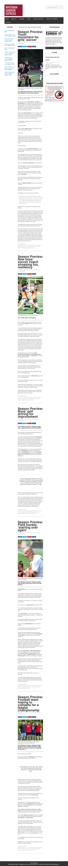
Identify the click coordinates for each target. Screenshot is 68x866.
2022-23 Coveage (27, 245)
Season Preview (34, 685)
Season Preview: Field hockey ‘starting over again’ (30, 526)
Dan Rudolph (34, 397)
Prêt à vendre (7, 48)
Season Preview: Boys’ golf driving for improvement (30, 412)
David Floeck (34, 245)
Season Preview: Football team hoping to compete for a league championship (30, 703)
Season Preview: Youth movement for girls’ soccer (30, 35)
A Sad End (7, 30)
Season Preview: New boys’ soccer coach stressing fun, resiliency (30, 261)
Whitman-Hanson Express (12, 10)
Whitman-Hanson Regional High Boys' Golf (27, 513)
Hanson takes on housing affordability (9, 58)
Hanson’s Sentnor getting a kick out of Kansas (10, 52)
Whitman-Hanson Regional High (29, 246)
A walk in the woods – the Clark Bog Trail (9, 39)
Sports (25, 243)
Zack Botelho (32, 850)
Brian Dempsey (34, 510)
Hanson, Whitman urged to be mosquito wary (10, 67)
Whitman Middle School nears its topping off (10, 72)
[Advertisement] (54, 116)
